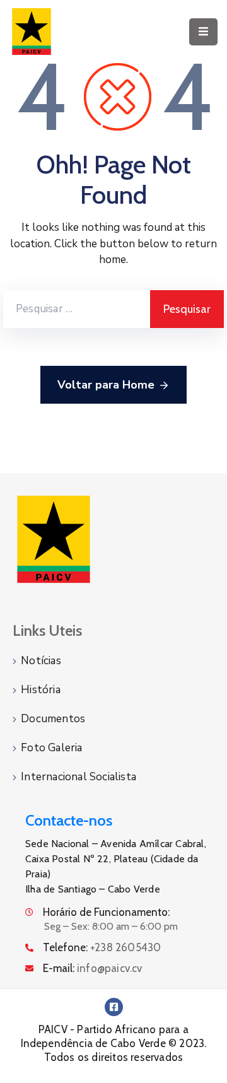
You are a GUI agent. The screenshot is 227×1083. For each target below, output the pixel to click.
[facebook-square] (114, 1007)
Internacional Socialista (78, 777)
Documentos (53, 718)
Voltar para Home (105, 384)
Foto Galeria (51, 748)
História (41, 689)
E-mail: (93, 968)
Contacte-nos (68, 820)
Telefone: (102, 947)
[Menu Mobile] (203, 31)
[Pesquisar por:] (76, 309)
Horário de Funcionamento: (106, 912)
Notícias (41, 660)
